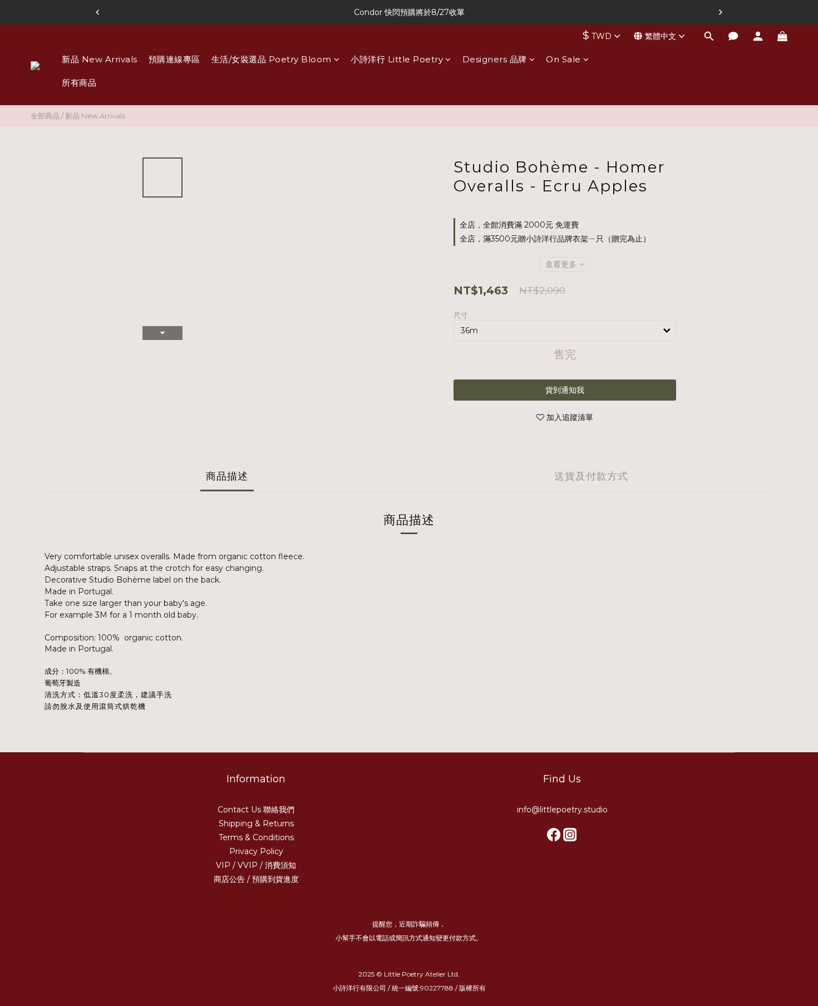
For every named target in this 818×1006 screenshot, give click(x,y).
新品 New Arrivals (99, 59)
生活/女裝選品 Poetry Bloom (271, 59)
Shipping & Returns (256, 823)
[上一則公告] (97, 12)
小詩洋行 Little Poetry (397, 59)
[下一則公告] (721, 12)
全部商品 (45, 115)
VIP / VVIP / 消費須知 (256, 865)
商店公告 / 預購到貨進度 (256, 879)
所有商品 (79, 82)
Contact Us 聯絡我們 (256, 810)
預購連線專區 (174, 59)
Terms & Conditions (256, 837)
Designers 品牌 (494, 59)
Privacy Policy (256, 851)
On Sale (563, 59)
